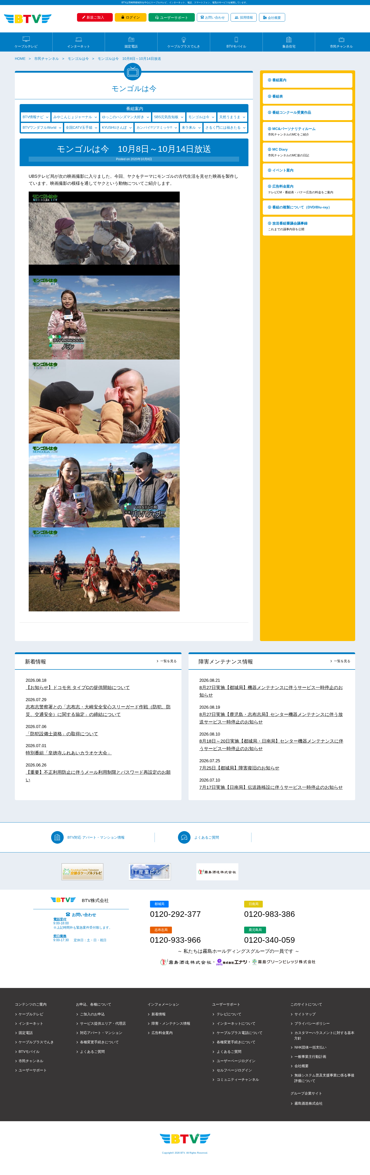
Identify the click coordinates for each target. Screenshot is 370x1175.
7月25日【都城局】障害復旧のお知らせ (239, 768)
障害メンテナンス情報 (226, 661)
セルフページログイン (234, 1070)
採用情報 (246, 17)
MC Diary (288, 152)
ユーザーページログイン (236, 1061)
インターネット (78, 46)
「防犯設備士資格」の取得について (62, 733)
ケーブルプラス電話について (239, 1033)
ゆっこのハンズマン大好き (123, 117)
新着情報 (35, 661)
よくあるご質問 (206, 837)
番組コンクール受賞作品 (291, 112)
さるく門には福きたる (223, 127)
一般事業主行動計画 (310, 1057)
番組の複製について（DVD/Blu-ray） (302, 207)
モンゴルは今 (78, 59)
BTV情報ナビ (33, 117)
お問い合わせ (215, 17)
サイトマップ (305, 1014)
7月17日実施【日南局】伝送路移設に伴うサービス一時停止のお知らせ (271, 787)
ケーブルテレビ (26, 46)
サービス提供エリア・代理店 (103, 1023)
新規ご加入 (95, 17)
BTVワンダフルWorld (39, 127)
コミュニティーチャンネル (238, 1079)
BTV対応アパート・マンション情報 (96, 837)
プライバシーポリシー (312, 1023)
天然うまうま (229, 117)
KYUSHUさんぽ (114, 127)
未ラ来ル (189, 127)
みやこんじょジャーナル (72, 117)
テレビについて (229, 1014)
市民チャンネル (341, 46)
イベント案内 (282, 170)
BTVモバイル (236, 46)
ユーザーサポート (174, 18)
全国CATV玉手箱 (79, 127)
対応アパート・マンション (101, 1033)
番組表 (277, 96)
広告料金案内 (300, 189)
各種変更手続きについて (99, 1042)
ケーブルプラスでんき (183, 46)
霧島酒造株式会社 (308, 1103)
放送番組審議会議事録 (288, 226)
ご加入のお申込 (92, 1014)
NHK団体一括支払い (310, 1047)
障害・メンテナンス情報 (171, 1023)
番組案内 (279, 80)
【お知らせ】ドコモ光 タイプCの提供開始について (78, 687)
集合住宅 (288, 46)
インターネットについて (236, 1023)
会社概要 (274, 18)
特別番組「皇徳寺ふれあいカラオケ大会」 (69, 752)
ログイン (133, 17)
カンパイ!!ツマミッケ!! (154, 127)
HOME (20, 59)
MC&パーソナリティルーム (292, 132)
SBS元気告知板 (166, 117)
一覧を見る (168, 661)
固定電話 (131, 46)
